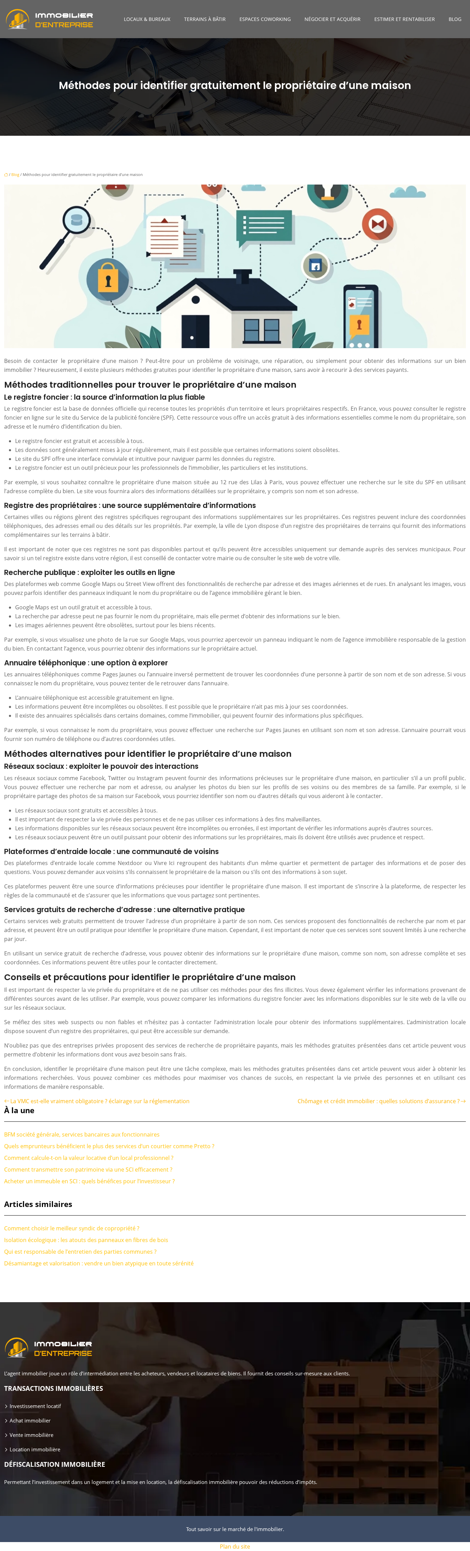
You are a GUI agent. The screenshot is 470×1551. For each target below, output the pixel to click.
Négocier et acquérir (333, 19)
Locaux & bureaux (147, 19)
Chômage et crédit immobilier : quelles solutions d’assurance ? (379, 1101)
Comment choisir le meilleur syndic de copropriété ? (71, 1228)
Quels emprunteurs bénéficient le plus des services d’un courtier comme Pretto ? (109, 1146)
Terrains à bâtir (205, 19)
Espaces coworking (265, 19)
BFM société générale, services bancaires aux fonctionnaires (82, 1134)
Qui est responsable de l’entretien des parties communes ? (80, 1251)
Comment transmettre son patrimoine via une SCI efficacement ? (88, 1169)
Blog (455, 19)
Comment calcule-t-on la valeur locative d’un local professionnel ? (88, 1158)
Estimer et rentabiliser (404, 19)
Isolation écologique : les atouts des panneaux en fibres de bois (86, 1240)
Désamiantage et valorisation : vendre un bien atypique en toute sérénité (99, 1263)
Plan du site (235, 1546)
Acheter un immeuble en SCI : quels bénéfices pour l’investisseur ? (89, 1181)
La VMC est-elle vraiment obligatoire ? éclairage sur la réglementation (100, 1101)
